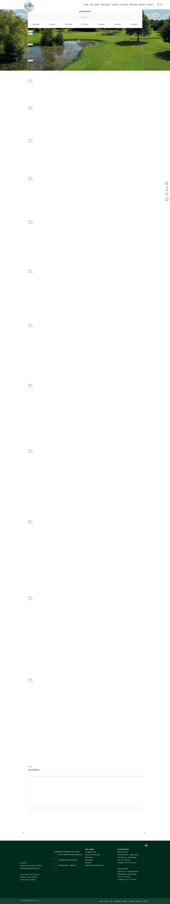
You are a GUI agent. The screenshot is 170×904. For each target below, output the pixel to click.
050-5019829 (31, 880)
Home (86, 4)
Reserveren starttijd (92, 855)
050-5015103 (34, 874)
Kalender (88, 863)
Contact (150, 4)
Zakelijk (115, 4)
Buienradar (89, 860)
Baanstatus (89, 857)
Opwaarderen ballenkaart (94, 865)
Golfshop (124, 4)
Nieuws (142, 4)
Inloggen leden (90, 852)
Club (91, 4)
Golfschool (105, 4)
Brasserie (134, 4)
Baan (97, 4)
